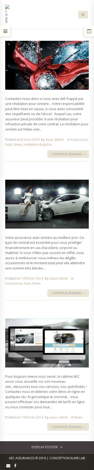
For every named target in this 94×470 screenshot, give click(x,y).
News (18, 144)
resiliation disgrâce (38, 144)
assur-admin (54, 139)
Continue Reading (66, 154)
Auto (8, 144)
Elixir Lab (77, 458)
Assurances (78, 139)
